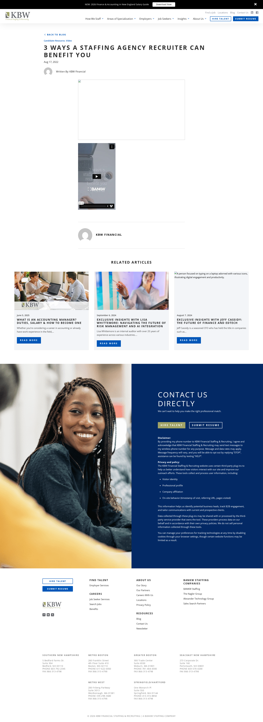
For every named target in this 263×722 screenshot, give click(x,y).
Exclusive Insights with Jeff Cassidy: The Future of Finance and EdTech (209, 321)
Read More (29, 340)
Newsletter (142, 628)
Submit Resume (245, 18)
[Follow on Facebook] (44, 614)
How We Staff (93, 18)
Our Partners (143, 590)
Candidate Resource (54, 40)
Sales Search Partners (194, 603)
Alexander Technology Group (198, 598)
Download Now (164, 4)
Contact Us (242, 12)
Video (69, 40)
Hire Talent (220, 18)
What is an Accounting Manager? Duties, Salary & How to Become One (49, 321)
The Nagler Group (192, 593)
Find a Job (210, 12)
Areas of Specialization (120, 18)
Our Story (141, 585)
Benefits (93, 608)
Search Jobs (95, 604)
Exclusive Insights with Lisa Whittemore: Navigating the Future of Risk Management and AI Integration (131, 323)
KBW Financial (77, 71)
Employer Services (99, 585)
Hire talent (172, 425)
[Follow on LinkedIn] (48, 614)
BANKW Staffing (191, 588)
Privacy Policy (143, 604)
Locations (223, 12)
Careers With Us (144, 595)
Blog (232, 12)
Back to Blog (56, 34)
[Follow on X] (52, 614)
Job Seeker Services (99, 599)
